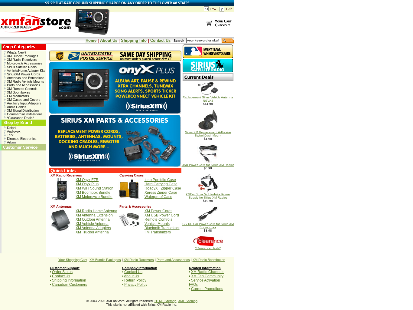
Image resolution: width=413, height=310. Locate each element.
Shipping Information (69, 280)
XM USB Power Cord (162, 215)
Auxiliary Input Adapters (23, 103)
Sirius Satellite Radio (21, 67)
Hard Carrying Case (161, 184)
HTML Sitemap (165, 301)
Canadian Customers (69, 284)
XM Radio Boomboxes (209, 260)
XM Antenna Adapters (93, 228)
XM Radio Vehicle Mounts (25, 81)
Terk (10, 135)
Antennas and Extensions (25, 78)
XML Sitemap (187, 301)
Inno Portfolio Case (160, 180)
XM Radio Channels (207, 272)
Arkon (11, 142)
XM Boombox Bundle (93, 192)
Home (91, 40)
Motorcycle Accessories (24, 63)
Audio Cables (16, 107)
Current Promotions (207, 289)
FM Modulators (17, 96)
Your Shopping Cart (72, 260)
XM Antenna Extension (94, 215)
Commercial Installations (24, 114)
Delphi (11, 128)
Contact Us (160, 40)
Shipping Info (134, 40)
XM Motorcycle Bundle (94, 197)
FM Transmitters (158, 232)
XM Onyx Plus (87, 184)
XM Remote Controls (21, 89)
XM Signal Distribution (22, 110)
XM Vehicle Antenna (92, 224)
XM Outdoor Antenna (93, 219)
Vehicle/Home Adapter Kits (25, 70)
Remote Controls (158, 219)
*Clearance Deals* (20, 118)
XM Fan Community (207, 276)
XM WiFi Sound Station (94, 188)
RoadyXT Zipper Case (163, 188)
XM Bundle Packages (22, 56)
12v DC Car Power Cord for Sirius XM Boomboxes (208, 225)
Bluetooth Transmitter (162, 228)
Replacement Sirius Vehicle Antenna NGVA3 (208, 99)
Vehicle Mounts (157, 224)
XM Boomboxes (18, 92)
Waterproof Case (158, 197)
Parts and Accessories (23, 85)
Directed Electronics (21, 138)
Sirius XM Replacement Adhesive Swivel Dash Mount (208, 133)
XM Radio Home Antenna (96, 211)
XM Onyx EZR (87, 180)
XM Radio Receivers (21, 59)
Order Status (62, 272)
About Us (108, 40)
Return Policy (135, 280)
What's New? (16, 52)
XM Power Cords (158, 211)
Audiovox (13, 131)
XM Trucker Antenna (92, 232)
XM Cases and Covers (23, 99)
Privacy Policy (135, 284)
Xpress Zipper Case (161, 192)
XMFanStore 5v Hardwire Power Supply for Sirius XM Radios (208, 196)
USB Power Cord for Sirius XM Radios (208, 165)
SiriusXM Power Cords (23, 74)
